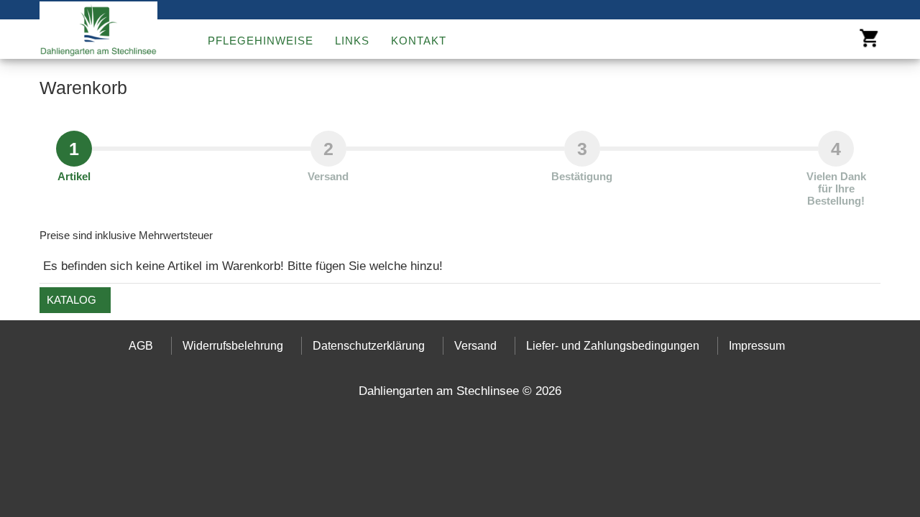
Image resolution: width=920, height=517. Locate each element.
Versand (475, 346)
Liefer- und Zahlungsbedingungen (612, 346)
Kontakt (418, 40)
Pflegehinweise (260, 40)
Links (352, 40)
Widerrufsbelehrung (233, 346)
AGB (141, 346)
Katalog (71, 300)
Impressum (757, 346)
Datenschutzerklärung (369, 346)
